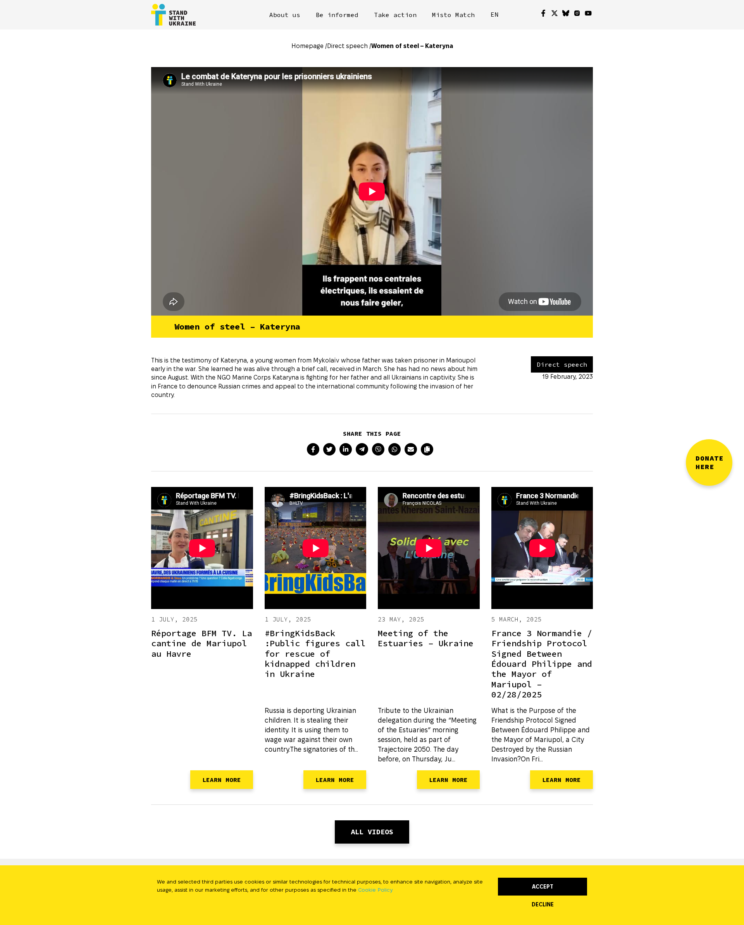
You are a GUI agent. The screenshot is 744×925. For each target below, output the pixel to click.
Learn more (221, 779)
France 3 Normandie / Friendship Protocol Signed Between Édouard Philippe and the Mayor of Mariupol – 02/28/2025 (541, 664)
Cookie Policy (375, 890)
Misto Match (453, 15)
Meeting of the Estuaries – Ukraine (426, 638)
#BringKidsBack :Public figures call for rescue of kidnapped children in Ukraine (315, 654)
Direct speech (347, 46)
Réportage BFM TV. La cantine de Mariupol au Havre (201, 643)
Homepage (307, 46)
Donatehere (709, 462)
